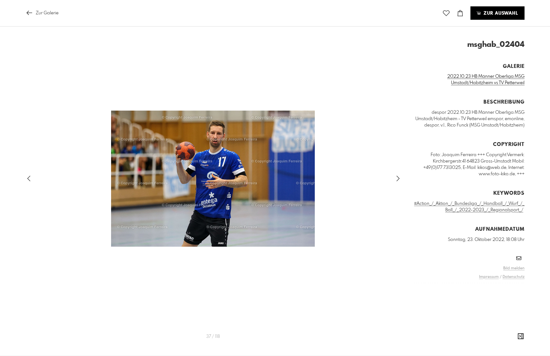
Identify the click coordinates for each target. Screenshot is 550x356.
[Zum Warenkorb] (460, 13)
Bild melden (514, 268)
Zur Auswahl (500, 13)
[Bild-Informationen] (521, 336)
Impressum (489, 277)
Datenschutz (514, 277)
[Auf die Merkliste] (446, 13)
